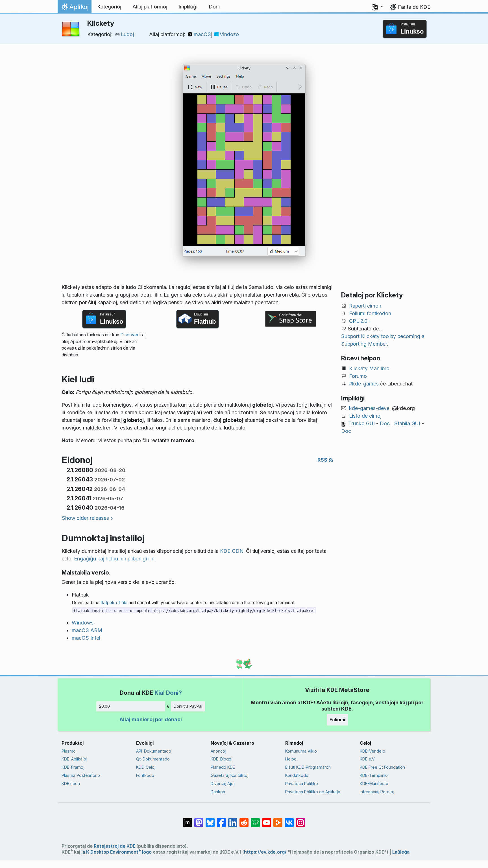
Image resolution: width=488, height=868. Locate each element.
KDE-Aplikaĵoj (74, 759)
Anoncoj (218, 751)
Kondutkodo (296, 775)
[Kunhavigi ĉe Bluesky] (210, 819)
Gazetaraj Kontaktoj (230, 775)
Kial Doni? (168, 692)
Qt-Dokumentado (153, 759)
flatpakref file (114, 602)
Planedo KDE (223, 767)
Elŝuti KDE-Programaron (308, 767)
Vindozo (229, 34)
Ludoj (127, 34)
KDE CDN (231, 551)
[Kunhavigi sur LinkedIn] (232, 819)
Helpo (291, 759)
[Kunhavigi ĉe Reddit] (244, 819)
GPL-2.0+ (360, 321)
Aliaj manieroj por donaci (150, 719)
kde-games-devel (370, 408)
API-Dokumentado (153, 751)
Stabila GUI (407, 423)
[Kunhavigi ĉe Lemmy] (255, 819)
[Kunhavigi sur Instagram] (300, 819)
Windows (82, 623)
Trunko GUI (361, 423)
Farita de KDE (414, 7)
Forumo (358, 376)
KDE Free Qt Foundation (382, 767)
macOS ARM (87, 630)
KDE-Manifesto (374, 783)
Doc (385, 423)
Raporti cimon (365, 306)
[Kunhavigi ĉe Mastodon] (198, 819)
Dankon (218, 791)
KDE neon (71, 783)
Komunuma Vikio (301, 751)
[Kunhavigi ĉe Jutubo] (266, 819)
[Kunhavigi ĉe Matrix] (187, 819)
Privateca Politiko (301, 783)
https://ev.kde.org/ (265, 852)
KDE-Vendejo (372, 751)
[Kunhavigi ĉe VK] (289, 819)
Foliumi (337, 719)
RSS (322, 460)
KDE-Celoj (146, 767)
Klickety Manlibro (369, 368)
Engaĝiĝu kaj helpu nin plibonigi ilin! (115, 559)
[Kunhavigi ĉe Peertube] (277, 819)
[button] (377, 7)
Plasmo (69, 751)
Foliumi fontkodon (370, 313)
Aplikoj (74, 8)
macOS (202, 34)
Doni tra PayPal (188, 706)
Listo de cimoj (365, 416)
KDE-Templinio (374, 775)
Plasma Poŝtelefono (81, 775)
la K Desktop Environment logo (116, 852)
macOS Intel (86, 638)
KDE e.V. (367, 759)
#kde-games (364, 384)
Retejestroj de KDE (114, 846)
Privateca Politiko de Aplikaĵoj (313, 791)
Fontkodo (145, 775)
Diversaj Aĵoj (223, 783)
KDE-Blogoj (221, 759)
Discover (129, 334)
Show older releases (85, 518)
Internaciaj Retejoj (377, 791)
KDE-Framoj (73, 767)
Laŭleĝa (400, 852)
